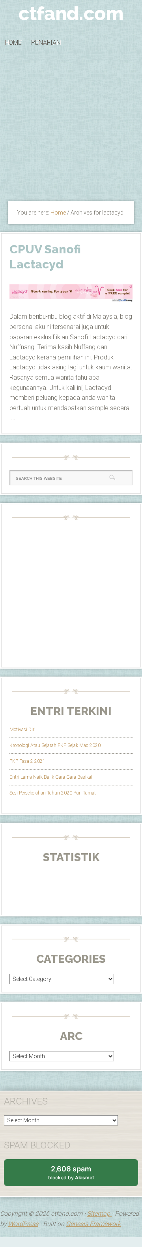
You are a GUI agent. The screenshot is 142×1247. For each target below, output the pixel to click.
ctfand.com (71, 13)
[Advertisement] (71, 126)
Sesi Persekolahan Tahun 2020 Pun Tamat (52, 793)
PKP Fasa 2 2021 (27, 761)
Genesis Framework (93, 1224)
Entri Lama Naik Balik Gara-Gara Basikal (50, 777)
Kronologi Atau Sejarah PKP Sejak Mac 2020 (55, 745)
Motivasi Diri (22, 729)
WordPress (23, 1224)
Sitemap (99, 1213)
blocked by (78, 1175)
